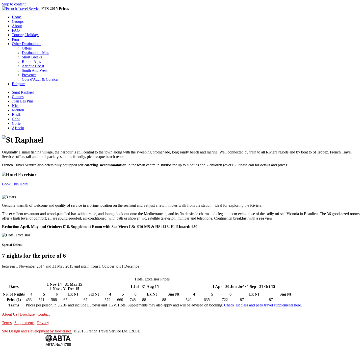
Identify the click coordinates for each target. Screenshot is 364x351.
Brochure (27, 314)
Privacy (43, 323)
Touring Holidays (25, 35)
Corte (16, 123)
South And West (34, 70)
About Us (9, 314)
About (17, 26)
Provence (29, 75)
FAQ (16, 30)
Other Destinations (26, 44)
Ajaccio (18, 128)
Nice (15, 105)
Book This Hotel (15, 184)
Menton (18, 110)
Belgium (18, 84)
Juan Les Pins (22, 101)
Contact (43, 314)
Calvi (16, 119)
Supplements (24, 323)
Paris (16, 39)
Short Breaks (32, 57)
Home (17, 17)
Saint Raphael (23, 92)
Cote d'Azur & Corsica (40, 79)
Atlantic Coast (33, 66)
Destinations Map (35, 52)
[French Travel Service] (21, 8)
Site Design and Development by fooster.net (36, 331)
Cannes (18, 97)
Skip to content (14, 4)
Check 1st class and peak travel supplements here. (263, 305)
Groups (18, 21)
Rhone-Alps (31, 61)
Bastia (17, 114)
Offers (27, 48)
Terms (7, 323)
